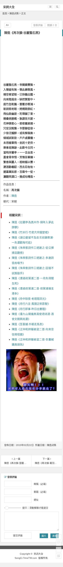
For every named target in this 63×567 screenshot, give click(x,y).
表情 (54, 535)
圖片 (43, 535)
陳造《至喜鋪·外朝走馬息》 (28, 324)
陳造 (14, 195)
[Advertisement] (31, 60)
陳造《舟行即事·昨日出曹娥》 (30, 309)
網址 (36, 499)
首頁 (4, 13)
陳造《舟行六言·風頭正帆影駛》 (31, 303)
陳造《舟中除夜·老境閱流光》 (30, 298)
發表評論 (38, 25)
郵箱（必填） (41, 491)
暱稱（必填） (41, 483)
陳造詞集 (14, 13)
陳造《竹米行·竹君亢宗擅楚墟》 (31, 232)
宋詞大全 (9, 7)
